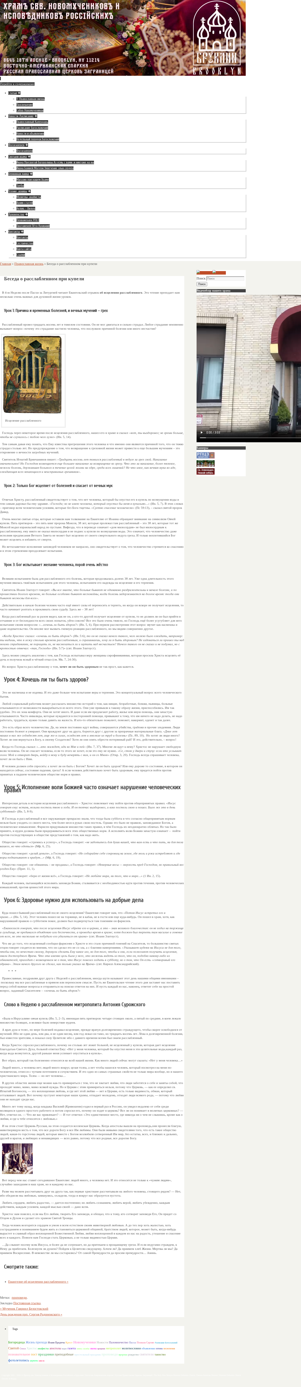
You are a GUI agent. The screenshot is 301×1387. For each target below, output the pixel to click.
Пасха (132, 1342)
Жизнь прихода (36, 1342)
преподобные (64, 1354)
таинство (160, 1354)
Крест (69, 1342)
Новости (102, 1342)
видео (64, 1348)
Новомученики (84, 1342)
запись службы (83, 1348)
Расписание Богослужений (166, 1343)
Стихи (23, 1348)
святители (147, 1354)
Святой (13, 1348)
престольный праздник (87, 1354)
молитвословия (131, 1348)
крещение (101, 1349)
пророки (123, 1354)
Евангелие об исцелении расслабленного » (38, 1281)
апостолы (55, 1348)
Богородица (16, 1342)
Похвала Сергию (145, 1342)
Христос (32, 1348)
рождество (133, 1354)
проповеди (19, 1297)
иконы (93, 1348)
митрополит (113, 1348)
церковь (34, 1360)
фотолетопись (18, 1360)
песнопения (169, 1348)
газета (72, 1348)
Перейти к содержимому (17, 84)
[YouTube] (205, 273)
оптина (159, 1348)
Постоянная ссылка (27, 1303)
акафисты (43, 1348)
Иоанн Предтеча (56, 1342)
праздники (46, 1354)
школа (41, 1360)
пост (34, 1354)
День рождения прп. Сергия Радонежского (31, 1314)
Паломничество (118, 1342)
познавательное (19, 1354)
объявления (148, 1348)
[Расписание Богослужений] (219, 273)
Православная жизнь (28, 264)
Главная (5, 264)
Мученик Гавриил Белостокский (24, 1308)
